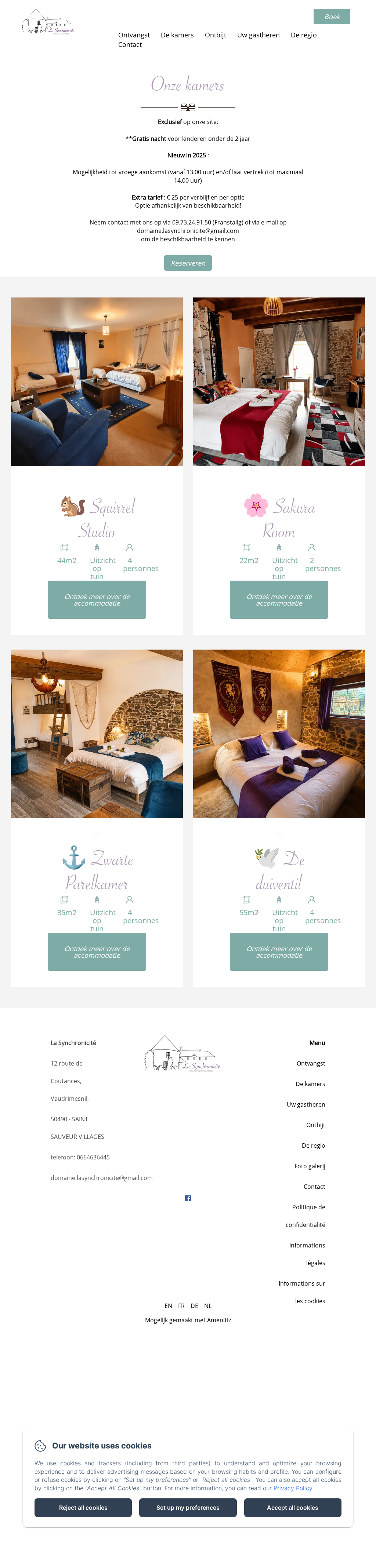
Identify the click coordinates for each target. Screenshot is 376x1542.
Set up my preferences (188, 1507)
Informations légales (307, 1254)
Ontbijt (215, 34)
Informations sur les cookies (302, 1292)
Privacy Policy (293, 1488)
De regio (304, 34)
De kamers (177, 34)
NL (208, 1306)
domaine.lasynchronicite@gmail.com (102, 1178)
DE (194, 1306)
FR (181, 1306)
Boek (332, 16)
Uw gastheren (258, 34)
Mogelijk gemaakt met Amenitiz (188, 1320)
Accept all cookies (292, 1507)
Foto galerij (309, 1166)
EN (168, 1306)
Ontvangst (134, 34)
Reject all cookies (83, 1507)
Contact (130, 44)
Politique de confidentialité (305, 1216)
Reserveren (188, 263)
